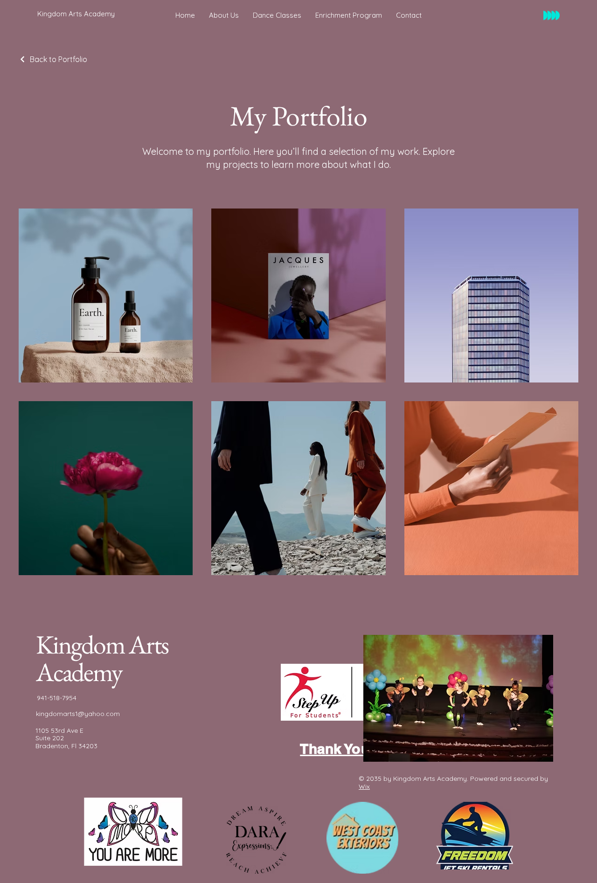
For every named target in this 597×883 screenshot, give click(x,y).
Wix (364, 786)
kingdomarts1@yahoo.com (78, 713)
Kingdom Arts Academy (102, 658)
